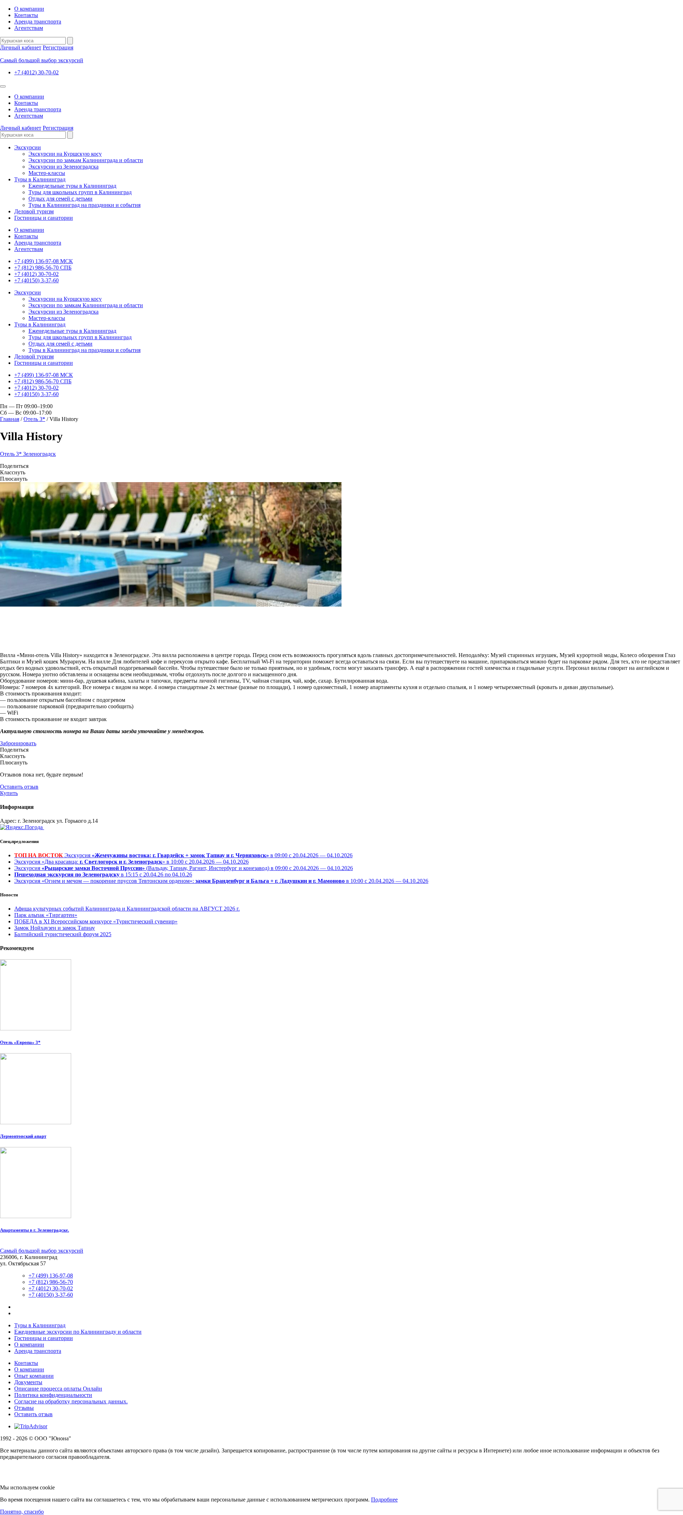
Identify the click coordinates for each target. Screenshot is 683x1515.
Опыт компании (34, 1376)
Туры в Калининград (39, 179)
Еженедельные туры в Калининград (72, 186)
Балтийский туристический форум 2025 (62, 934)
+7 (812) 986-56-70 (50, 1282)
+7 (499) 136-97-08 (50, 1276)
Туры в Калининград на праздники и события (84, 205)
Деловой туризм (34, 211)
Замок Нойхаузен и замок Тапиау (54, 928)
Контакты (26, 15)
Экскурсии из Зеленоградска (63, 167)
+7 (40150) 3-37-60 (36, 280)
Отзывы (24, 1408)
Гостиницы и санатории (43, 218)
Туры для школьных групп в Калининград (80, 192)
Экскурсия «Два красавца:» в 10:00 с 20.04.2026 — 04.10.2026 (131, 862)
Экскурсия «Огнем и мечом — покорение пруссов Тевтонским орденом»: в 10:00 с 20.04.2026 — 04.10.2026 (221, 881)
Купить (9, 793)
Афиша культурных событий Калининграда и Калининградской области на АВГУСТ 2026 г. (127, 909)
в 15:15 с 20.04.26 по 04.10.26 (103, 874)
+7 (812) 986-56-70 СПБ (43, 268)
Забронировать (18, 743)
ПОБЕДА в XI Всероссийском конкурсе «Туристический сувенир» (96, 921)
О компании (29, 9)
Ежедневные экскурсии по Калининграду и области (78, 1332)
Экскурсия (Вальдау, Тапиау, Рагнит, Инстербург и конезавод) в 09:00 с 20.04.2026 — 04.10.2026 (183, 868)
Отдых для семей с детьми (60, 199)
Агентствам (28, 28)
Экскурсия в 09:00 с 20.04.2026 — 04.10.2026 (183, 855)
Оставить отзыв (19, 787)
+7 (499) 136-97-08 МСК (43, 261)
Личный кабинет (20, 47)
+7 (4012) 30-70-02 (36, 72)
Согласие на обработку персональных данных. (71, 1401)
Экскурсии (27, 147)
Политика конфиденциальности (53, 1395)
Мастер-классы (46, 173)
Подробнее (384, 1500)
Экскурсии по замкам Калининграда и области (85, 160)
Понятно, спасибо (22, 1512)
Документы (28, 1382)
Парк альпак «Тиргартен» (45, 915)
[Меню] (3, 86)
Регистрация (58, 47)
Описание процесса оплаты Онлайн (58, 1389)
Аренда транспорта (37, 21)
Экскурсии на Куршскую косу (65, 154)
